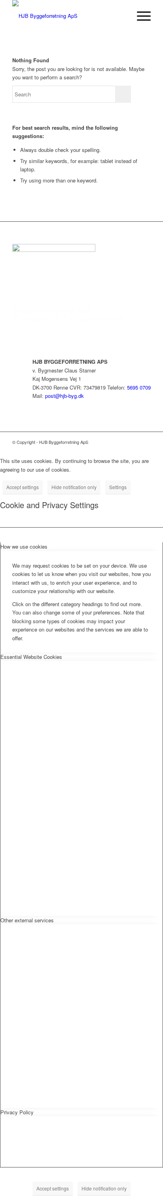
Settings (118, 487)
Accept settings (22, 487)
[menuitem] (140, 16)
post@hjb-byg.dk (64, 395)
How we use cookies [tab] (23, 546)
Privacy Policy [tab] (17, 1112)
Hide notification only (74, 487)
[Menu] (140, 16)
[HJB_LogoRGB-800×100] (67, 16)
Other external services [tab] (27, 920)
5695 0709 (139, 387)
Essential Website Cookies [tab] (31, 656)
